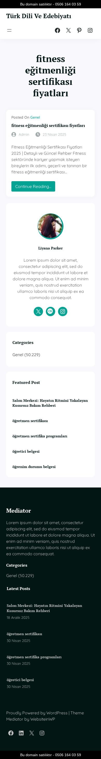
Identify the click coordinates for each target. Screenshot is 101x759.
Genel (35, 117)
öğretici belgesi (26, 451)
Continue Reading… (35, 188)
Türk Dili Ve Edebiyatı (38, 16)
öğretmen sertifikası (30, 420)
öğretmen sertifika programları (39, 435)
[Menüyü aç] (9, 30)
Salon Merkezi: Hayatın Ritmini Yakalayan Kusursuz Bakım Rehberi (50, 403)
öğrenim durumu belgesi (34, 466)
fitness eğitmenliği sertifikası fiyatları (48, 125)
